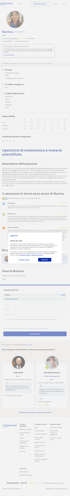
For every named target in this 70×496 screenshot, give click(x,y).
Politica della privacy (37, 255)
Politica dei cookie (25, 255)
